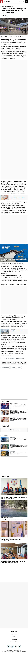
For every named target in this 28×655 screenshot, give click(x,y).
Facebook (8, 363)
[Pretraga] (20, 1)
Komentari (5, 426)
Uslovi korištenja (14, 642)
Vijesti (2, 6)
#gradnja (19, 367)
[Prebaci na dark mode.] (18, 1)
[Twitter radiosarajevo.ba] (12, 646)
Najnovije (5, 476)
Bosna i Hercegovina (9, 6)
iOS (21, 362)
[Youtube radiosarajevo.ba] (19, 646)
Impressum (14, 634)
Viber (23, 363)
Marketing (14, 631)
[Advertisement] (14, 120)
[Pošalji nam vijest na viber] (16, 646)
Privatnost (14, 639)
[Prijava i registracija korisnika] (21, 1)
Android (18, 362)
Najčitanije (5, 401)
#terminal (13, 367)
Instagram (13, 363)
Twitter (5, 363)
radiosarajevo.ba (18, 650)
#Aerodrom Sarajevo (5, 367)
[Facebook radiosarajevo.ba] (8, 646)
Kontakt (14, 636)
